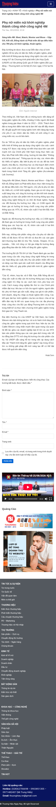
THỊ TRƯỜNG (7, 630)
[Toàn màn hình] (50, 499)
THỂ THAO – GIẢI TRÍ (11, 753)
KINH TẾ (17, 10)
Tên (4, 422)
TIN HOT (5, 774)
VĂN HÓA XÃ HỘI (9, 724)
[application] (28, 487)
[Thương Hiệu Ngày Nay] (10, 4)
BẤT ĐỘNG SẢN (9, 684)
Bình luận (7, 390)
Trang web (6, 441)
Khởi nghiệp (28, 10)
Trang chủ (6, 10)
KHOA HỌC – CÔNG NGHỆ (14, 707)
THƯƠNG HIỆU (8, 605)
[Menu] (51, 4)
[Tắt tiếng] (46, 499)
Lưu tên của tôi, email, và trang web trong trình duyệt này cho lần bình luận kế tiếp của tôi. (28, 453)
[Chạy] (5, 499)
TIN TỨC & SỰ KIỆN (10, 584)
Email (5, 432)
